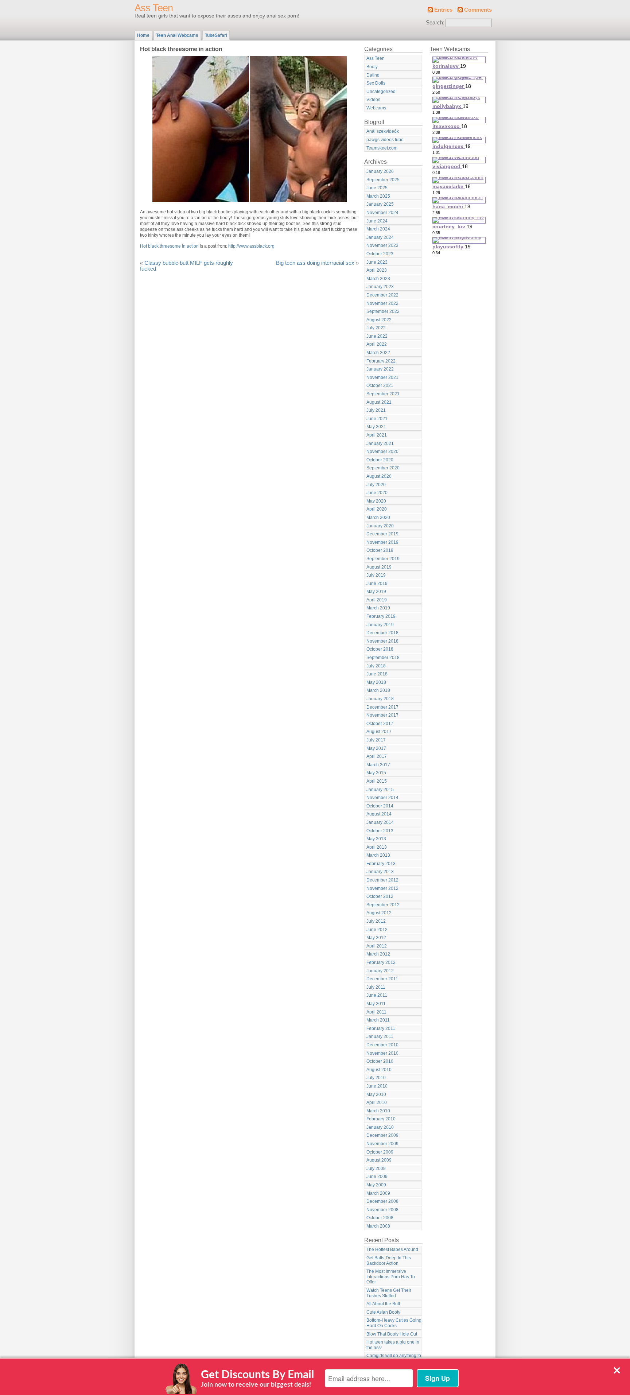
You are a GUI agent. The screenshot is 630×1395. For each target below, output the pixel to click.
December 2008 (382, 1201)
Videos (373, 99)
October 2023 (379, 253)
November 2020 (382, 451)
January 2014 (380, 822)
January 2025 (380, 204)
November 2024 (382, 212)
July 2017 (376, 740)
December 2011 (382, 978)
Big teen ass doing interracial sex (315, 263)
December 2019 (382, 533)
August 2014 (379, 814)
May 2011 (376, 1003)
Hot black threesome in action (169, 246)
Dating (373, 75)
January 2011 (379, 1036)
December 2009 (382, 1135)
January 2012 (380, 970)
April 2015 (376, 781)
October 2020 (379, 459)
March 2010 (378, 1110)
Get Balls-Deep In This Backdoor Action (388, 1260)
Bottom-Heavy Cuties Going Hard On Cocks (393, 1323)
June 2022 (377, 336)
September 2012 (383, 904)
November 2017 (382, 715)
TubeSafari (216, 35)
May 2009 (376, 1184)
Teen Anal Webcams (177, 35)
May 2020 (376, 501)
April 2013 (376, 847)
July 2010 (376, 1077)
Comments (478, 10)
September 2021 (383, 393)
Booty (372, 66)
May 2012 (376, 937)
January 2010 (380, 1127)
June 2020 (377, 492)
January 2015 (380, 789)
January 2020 (380, 525)
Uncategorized (381, 91)
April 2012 (376, 946)
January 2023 (380, 286)
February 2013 (381, 863)
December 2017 (382, 707)
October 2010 (379, 1061)
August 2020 (379, 476)
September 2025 (383, 179)
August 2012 (379, 912)
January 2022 (380, 369)
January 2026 (380, 171)
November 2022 (382, 303)
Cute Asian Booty (383, 1312)
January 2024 (380, 237)
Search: (435, 23)
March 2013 (378, 855)
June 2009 (377, 1176)
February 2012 (381, 962)
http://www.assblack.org (251, 246)
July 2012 (376, 921)
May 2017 (376, 748)
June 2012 (377, 929)
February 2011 (380, 1028)
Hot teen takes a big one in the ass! (392, 1345)
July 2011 (375, 987)
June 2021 (377, 418)
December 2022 (382, 295)
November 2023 (382, 245)
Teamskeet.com (381, 148)
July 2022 (376, 327)
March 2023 (378, 278)
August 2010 (379, 1069)
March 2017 (378, 764)
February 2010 (381, 1118)
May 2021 (376, 426)
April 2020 (376, 509)
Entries (443, 10)
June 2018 (377, 674)
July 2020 (376, 484)
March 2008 (378, 1226)
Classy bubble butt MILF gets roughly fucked (186, 266)
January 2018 (380, 698)
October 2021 (379, 385)
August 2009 (379, 1160)
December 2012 (382, 880)
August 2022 (379, 319)
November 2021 (382, 377)
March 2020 (378, 517)
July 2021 (376, 410)
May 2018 (376, 682)
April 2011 (376, 1012)
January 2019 (380, 624)
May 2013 (376, 838)
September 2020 (383, 467)
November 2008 (382, 1209)
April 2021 (376, 435)
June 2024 (377, 221)
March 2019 (378, 608)
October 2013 (379, 830)
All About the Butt (383, 1303)
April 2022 (376, 344)
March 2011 (378, 1020)
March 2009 (378, 1193)
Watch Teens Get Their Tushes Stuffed (388, 1293)
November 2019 (382, 542)
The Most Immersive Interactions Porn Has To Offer (390, 1276)
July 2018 (376, 666)
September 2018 (383, 657)
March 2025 (378, 196)
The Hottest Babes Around (392, 1249)
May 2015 (376, 772)
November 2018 (382, 641)
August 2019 (379, 567)
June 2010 (377, 1086)
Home (143, 35)
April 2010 (376, 1102)
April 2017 (376, 756)
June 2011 (376, 995)
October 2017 (379, 723)
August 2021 (379, 402)
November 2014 (382, 797)
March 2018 (378, 690)
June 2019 (377, 583)
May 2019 (376, 591)
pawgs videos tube (385, 139)
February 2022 (381, 361)
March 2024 (378, 229)
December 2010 (382, 1044)
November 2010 (382, 1053)
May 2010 (376, 1094)
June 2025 (377, 187)
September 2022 (383, 311)
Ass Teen (154, 8)
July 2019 (376, 575)
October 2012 (379, 896)
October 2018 (379, 649)
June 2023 (377, 262)
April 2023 (376, 270)
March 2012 (378, 954)
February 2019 (381, 616)
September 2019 (383, 558)
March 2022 (378, 352)
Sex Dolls (375, 83)
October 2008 (379, 1217)
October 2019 (379, 550)
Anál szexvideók (382, 131)
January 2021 (380, 443)
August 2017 (379, 731)
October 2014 (379, 806)
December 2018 (382, 632)
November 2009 (382, 1143)
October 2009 (379, 1152)
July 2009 (376, 1168)
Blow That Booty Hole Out (391, 1334)
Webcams (376, 108)
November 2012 (382, 888)
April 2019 (376, 599)
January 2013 (380, 871)
